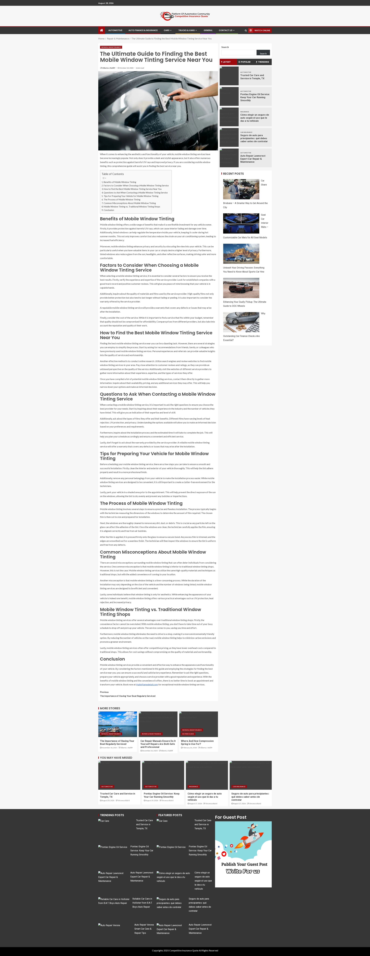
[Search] (246, 30)
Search (225, 47)
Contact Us (225, 30)
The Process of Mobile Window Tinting (122, 199)
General (208, 30)
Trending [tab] (263, 61)
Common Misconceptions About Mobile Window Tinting (130, 203)
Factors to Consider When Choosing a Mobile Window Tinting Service (136, 185)
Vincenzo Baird (124, 800)
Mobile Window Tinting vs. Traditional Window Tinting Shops (132, 206)
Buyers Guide (188, 734)
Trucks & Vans (186, 30)
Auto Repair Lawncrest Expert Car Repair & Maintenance (252, 158)
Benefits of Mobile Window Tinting (120, 182)
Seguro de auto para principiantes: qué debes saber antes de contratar (254, 138)
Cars (166, 30)
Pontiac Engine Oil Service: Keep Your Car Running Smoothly (255, 97)
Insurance (244, 111)
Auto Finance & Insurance (143, 30)
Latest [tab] (227, 61)
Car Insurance (246, 132)
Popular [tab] (245, 61)
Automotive (115, 30)
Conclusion (109, 210)
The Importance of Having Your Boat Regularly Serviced (127, 694)
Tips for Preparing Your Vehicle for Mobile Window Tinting (131, 196)
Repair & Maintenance (111, 47)
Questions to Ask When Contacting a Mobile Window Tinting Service (136, 192)
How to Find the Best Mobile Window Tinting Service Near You (133, 189)
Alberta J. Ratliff (108, 68)
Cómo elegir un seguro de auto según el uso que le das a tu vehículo (254, 117)
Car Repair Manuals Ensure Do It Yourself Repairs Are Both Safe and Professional (158, 744)
